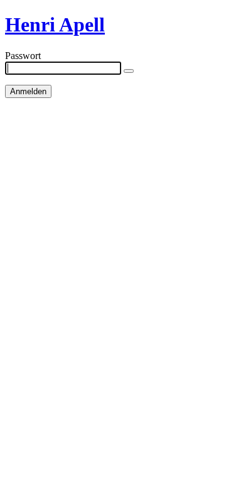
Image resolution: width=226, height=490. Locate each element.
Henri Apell (55, 24)
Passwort (23, 55)
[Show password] (129, 71)
